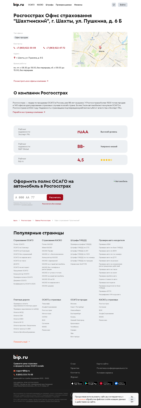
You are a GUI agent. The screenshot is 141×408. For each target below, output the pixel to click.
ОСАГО (31, 5)
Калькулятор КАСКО (50, 257)
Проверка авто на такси (108, 269)
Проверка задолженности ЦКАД (26, 309)
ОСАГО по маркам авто (22, 257)
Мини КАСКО (47, 247)
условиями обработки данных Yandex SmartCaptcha (43, 401)
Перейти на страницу (28, 112)
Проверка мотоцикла (107, 282)
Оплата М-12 (18, 322)
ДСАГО (16, 264)
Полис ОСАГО (19, 244)
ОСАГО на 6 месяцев (22, 251)
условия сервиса (27, 204)
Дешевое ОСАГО (20, 280)
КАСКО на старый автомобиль (53, 264)
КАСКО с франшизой (49, 261)
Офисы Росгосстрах (43, 220)
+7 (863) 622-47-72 (55, 48)
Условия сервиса (105, 372)
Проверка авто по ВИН (108, 251)
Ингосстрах (46, 313)
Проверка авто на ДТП (108, 257)
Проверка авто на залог (108, 273)
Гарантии (74, 368)
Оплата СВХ (18, 316)
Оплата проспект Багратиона (25, 325)
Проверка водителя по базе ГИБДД (109, 287)
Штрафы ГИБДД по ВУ (79, 251)
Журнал (74, 377)
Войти (122, 5)
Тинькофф (46, 304)
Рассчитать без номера (51, 204)
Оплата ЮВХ (18, 319)
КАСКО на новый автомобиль (53, 276)
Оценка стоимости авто (108, 279)
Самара (73, 330)
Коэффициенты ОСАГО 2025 (24, 284)
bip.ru (15, 220)
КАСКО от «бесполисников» (53, 254)
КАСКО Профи (47, 251)
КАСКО (40, 5)
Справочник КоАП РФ (78, 264)
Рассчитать (55, 197)
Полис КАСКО (47, 244)
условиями (80, 399)
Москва (73, 304)
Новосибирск (75, 310)
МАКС (44, 327)
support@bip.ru (23, 371)
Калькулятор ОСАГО (21, 274)
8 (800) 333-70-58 (24, 374)
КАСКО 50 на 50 (48, 279)
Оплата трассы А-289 (22, 329)
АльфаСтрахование (49, 307)
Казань (73, 317)
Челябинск (74, 327)
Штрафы (49, 5)
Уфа (71, 333)
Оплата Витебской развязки (24, 332)
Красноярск (74, 323)
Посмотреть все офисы (30, 81)
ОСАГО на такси (20, 261)
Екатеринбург (75, 313)
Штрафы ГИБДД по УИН (80, 254)
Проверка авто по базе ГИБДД (111, 247)
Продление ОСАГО (21, 271)
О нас (73, 363)
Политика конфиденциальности (112, 368)
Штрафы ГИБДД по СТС (79, 247)
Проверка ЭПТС (105, 291)
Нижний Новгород (77, 320)
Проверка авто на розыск (108, 261)
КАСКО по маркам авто (51, 282)
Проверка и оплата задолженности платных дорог (25, 305)
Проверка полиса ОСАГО (23, 277)
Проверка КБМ (104, 244)
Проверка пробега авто (108, 276)
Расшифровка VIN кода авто (110, 294)
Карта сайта (102, 363)
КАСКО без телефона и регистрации (51, 268)
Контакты (75, 372)
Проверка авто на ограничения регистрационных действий (110, 265)
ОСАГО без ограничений (23, 254)
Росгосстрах (26, 220)
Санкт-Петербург (77, 307)
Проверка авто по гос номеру (110, 254)
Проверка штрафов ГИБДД (80, 244)
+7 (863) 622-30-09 (26, 48)
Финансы (78, 5)
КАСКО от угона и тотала (51, 273)
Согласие (45, 323)
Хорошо (132, 399)
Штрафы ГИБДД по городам (81, 261)
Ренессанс (46, 330)
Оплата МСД (19, 312)
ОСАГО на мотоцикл (21, 267)
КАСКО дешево (48, 286)
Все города (74, 337)
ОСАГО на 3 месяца (21, 247)
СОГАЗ (44, 317)
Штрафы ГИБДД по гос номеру (82, 257)
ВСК (43, 320)
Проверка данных (64, 5)
